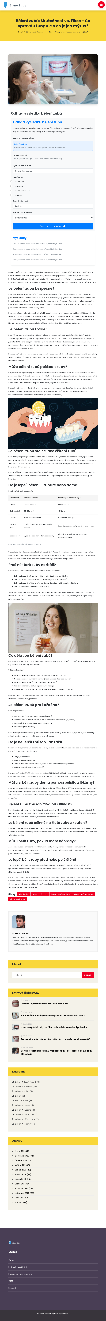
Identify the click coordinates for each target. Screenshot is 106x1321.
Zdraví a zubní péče (27, 1082)
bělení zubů (23, 894)
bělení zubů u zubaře (60, 894)
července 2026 (24, 1156)
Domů (20, 32)
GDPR (10, 1281)
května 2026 (23, 1165)
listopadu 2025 (24, 1193)
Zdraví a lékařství (25, 1124)
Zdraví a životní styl (26, 1114)
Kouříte (19, 195)
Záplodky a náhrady (22, 212)
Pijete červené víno (24, 191)
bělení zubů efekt (17, 899)
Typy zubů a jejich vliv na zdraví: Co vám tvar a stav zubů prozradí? (55, 1039)
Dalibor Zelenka (20, 933)
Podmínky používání (17, 1267)
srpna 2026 (22, 1151)
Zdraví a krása (24, 1091)
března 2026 (23, 1174)
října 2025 (22, 1197)
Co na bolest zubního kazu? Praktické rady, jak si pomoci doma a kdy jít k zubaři (56, 1052)
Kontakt (12, 1288)
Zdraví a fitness (24, 1105)
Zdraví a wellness (26, 1086)
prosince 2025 (24, 1188)
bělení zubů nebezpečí (84, 894)
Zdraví (20, 1096)
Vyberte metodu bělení (24, 138)
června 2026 (23, 1160)
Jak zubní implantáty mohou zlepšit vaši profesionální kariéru (53, 1015)
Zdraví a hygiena (25, 1110)
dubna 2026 (23, 1170)
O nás (11, 1260)
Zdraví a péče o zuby (27, 1119)
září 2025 (21, 1202)
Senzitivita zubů (20, 201)
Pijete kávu (20, 182)
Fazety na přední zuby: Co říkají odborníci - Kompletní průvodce (54, 1027)
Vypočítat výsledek (53, 226)
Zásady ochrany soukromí (20, 1274)
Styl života (18, 177)
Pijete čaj (19, 186)
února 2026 (23, 1179)
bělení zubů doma (40, 894)
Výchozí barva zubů (22, 165)
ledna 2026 (22, 1184)
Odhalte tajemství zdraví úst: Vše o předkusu (44, 1003)
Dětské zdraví (23, 1100)
